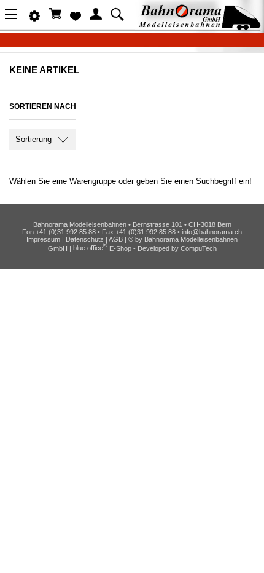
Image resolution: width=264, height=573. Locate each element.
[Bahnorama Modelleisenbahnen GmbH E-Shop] (199, 26)
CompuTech (199, 247)
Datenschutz (85, 239)
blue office (90, 247)
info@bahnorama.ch (212, 231)
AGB (116, 239)
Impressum (43, 239)
